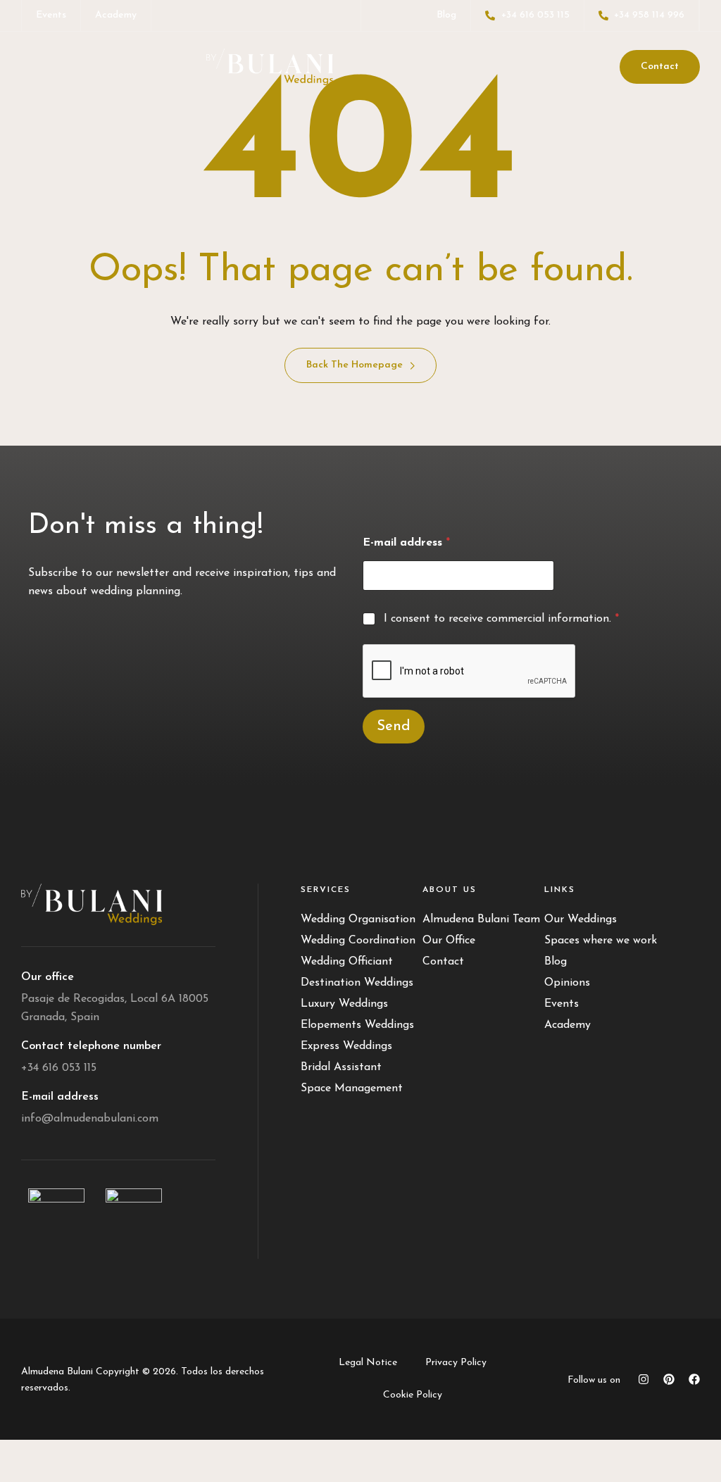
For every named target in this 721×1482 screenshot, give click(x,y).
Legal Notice (368, 1362)
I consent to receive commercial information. (501, 618)
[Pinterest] (669, 1379)
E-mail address (406, 542)
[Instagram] (643, 1379)
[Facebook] (694, 1379)
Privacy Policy (456, 1362)
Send (393, 727)
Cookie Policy (412, 1395)
